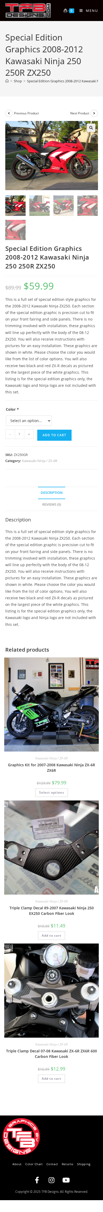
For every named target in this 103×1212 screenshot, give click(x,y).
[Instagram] (51, 1179)
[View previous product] (9, 113)
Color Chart (34, 1164)
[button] (91, 128)
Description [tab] (52, 492)
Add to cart (54, 435)
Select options (51, 792)
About (17, 1164)
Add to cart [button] (51, 935)
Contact (52, 1164)
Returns (67, 1164)
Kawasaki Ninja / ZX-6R (39, 460)
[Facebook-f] (37, 1179)
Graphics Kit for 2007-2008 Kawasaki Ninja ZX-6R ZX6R (51, 767)
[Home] (7, 81)
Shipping (84, 1164)
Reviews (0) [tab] (51, 504)
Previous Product (26, 113)
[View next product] (94, 113)
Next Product (79, 113)
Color (12, 409)
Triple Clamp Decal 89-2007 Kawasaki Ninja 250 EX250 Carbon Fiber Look (52, 910)
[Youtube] (66, 1179)
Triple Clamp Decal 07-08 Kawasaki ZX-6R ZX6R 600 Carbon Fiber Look (51, 1053)
